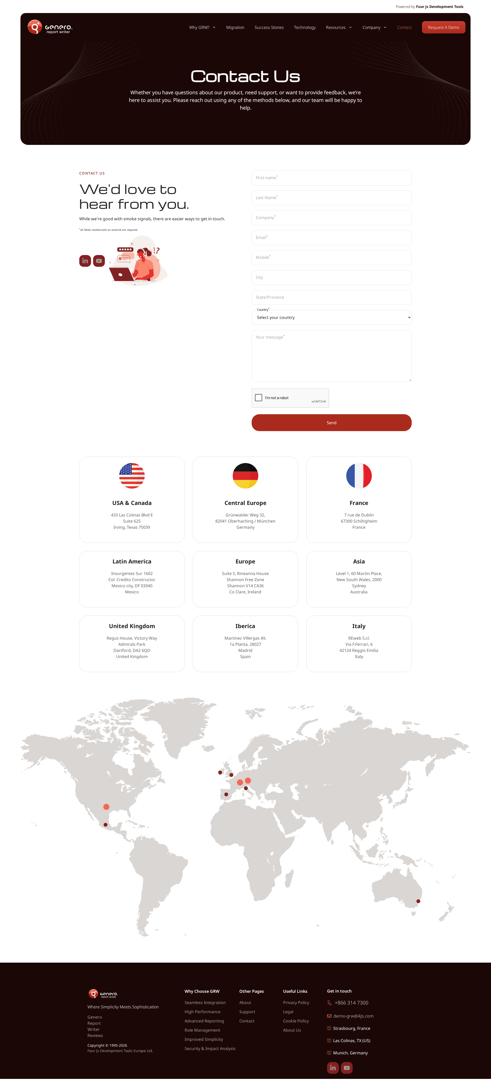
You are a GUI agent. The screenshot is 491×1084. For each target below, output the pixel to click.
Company (372, 27)
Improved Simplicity (204, 1039)
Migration (235, 27)
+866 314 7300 (351, 1002)
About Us (292, 1030)
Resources (336, 27)
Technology (305, 27)
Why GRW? (199, 27)
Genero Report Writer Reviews (95, 1026)
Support (247, 1011)
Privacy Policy (296, 1002)
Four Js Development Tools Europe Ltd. (120, 1050)
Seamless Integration (205, 1002)
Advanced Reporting (204, 1021)
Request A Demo (443, 27)
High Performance (202, 1011)
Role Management (202, 1030)
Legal (288, 1011)
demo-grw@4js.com (353, 1016)
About (245, 1002)
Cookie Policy (296, 1021)
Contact (404, 27)
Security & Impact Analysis (210, 1048)
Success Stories (269, 27)
